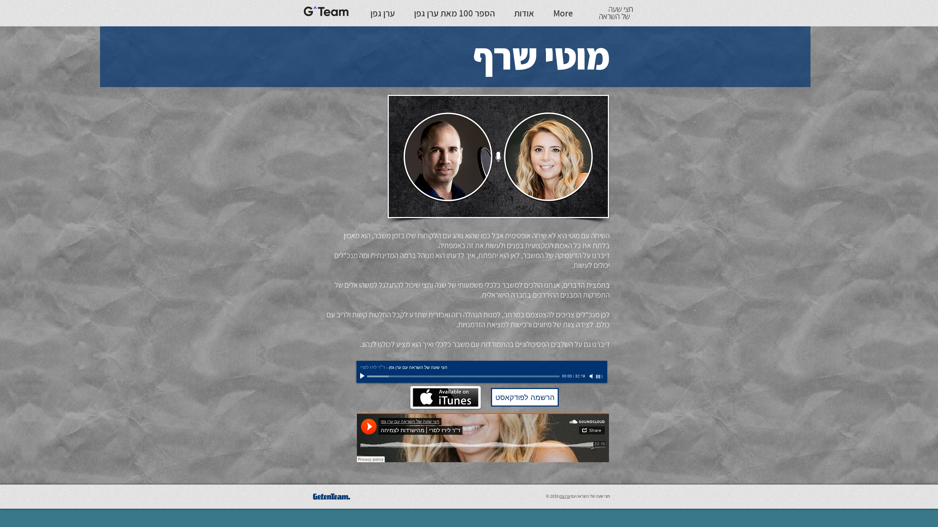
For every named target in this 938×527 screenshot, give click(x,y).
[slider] (599, 376)
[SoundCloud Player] (483, 437)
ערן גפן (564, 496)
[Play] (363, 376)
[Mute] (591, 376)
